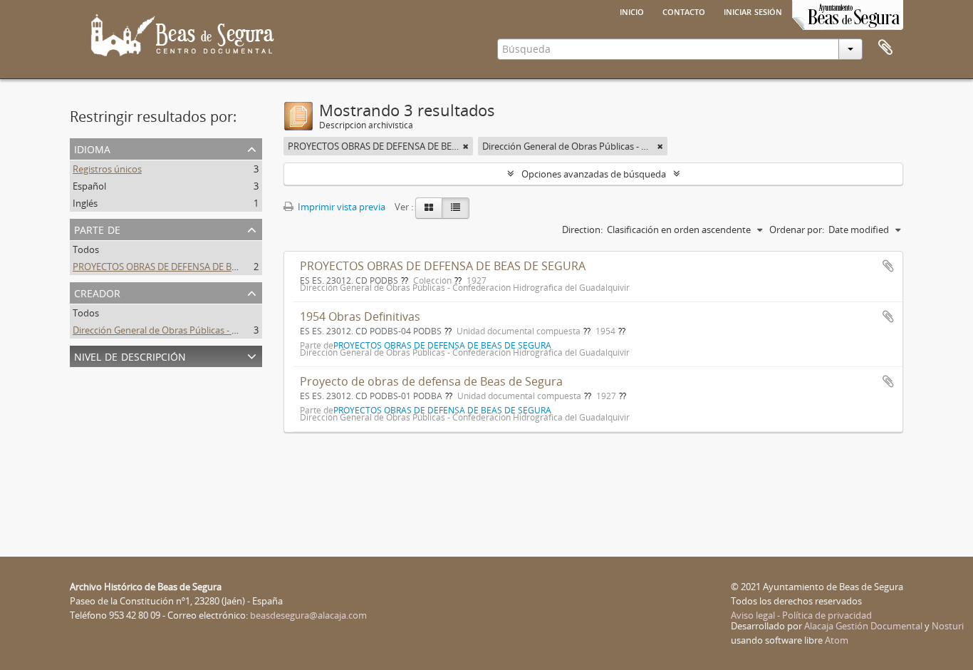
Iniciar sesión (753, 11)
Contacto (683, 11)
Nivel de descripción (130, 355)
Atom (836, 640)
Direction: (582, 229)
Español (89, 186)
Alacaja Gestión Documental (863, 625)
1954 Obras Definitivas (360, 316)
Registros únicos (107, 169)
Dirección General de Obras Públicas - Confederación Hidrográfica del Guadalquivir (246, 330)
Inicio (632, 11)
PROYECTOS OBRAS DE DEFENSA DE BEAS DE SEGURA (185, 266)
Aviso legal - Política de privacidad (801, 615)
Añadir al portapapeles (888, 266)
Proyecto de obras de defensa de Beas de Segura (431, 381)
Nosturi (948, 625)
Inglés (85, 203)
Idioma (92, 148)
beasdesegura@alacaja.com (308, 615)
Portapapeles (885, 48)
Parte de (97, 228)
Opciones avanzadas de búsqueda (593, 174)
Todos (86, 249)
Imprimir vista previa (340, 206)
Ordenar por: (796, 229)
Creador (97, 292)
